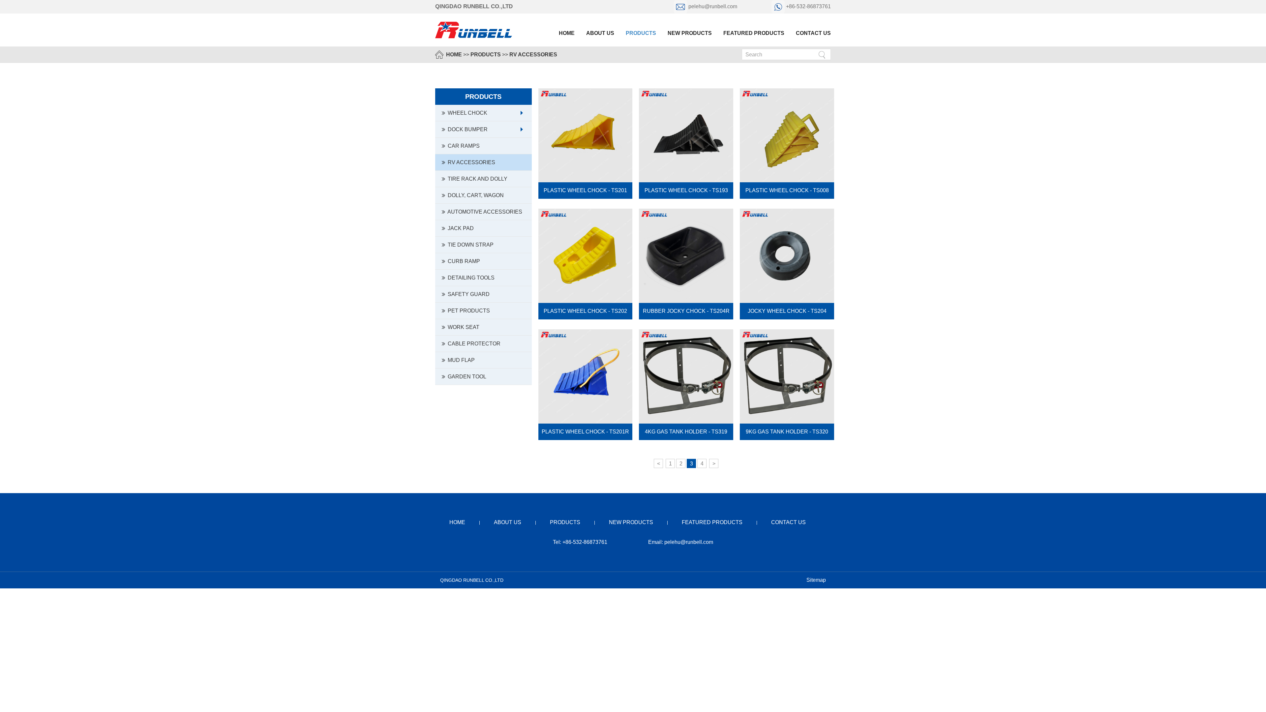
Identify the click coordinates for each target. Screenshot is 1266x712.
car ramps (462, 146)
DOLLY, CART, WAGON (474, 195)
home (457, 522)
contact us (813, 33)
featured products (753, 33)
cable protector (472, 343)
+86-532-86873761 (808, 6)
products (641, 33)
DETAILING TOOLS (470, 278)
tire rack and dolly (476, 179)
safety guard (467, 294)
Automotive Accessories (483, 212)
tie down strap (469, 245)
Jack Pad (459, 228)
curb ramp (462, 261)
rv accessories (533, 54)
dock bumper (466, 129)
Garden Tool (465, 376)
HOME (454, 54)
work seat (462, 327)
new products (690, 33)
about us (600, 33)
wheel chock (466, 113)
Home (567, 33)
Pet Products (467, 310)
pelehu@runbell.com (712, 6)
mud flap (460, 360)
